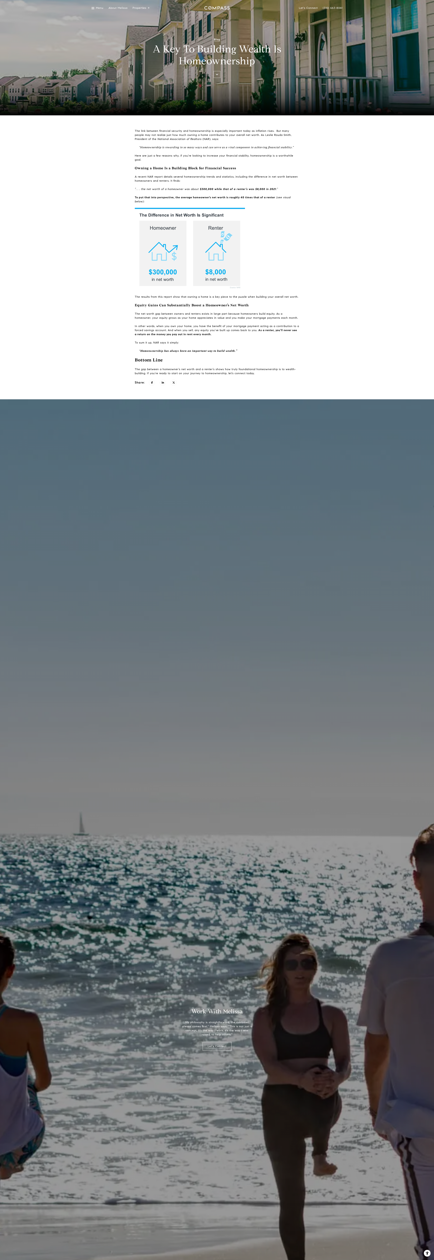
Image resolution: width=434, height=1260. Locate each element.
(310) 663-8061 (332, 7)
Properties (139, 8)
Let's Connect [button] (217, 1046)
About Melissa (117, 8)
